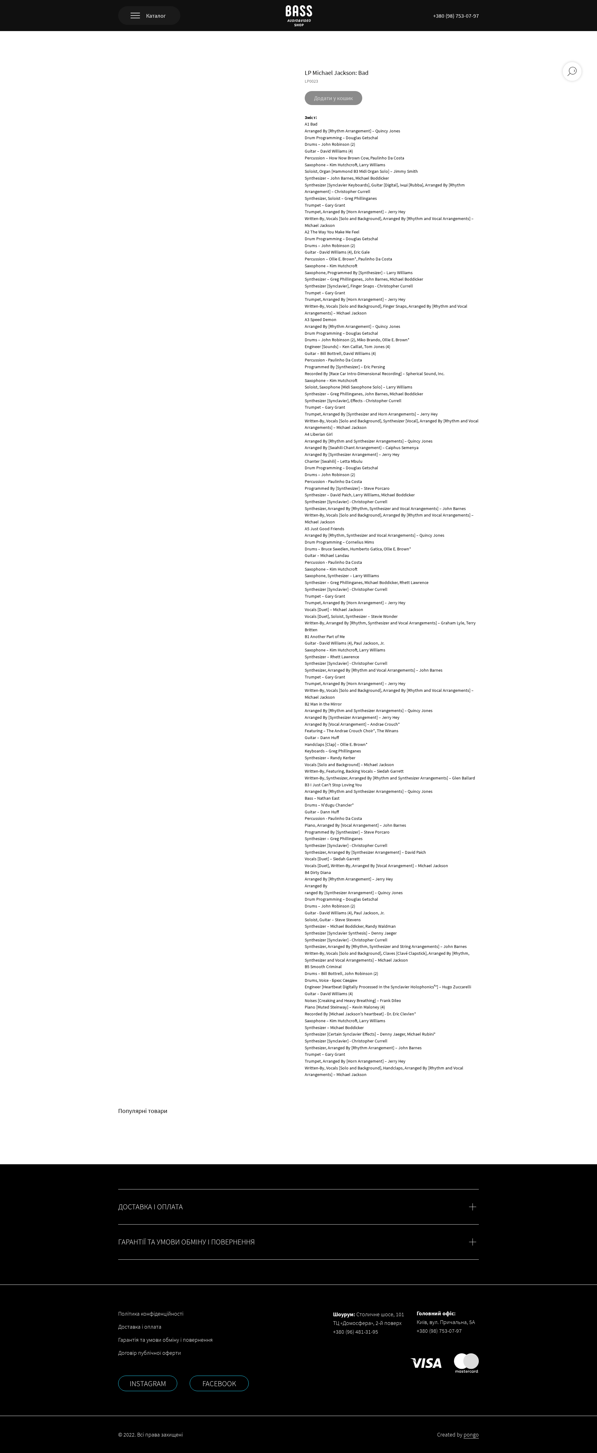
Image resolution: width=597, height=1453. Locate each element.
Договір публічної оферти (149, 1352)
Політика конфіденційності (150, 1313)
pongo (471, 1434)
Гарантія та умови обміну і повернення (165, 1339)
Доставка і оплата (139, 1326)
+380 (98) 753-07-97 (456, 15)
